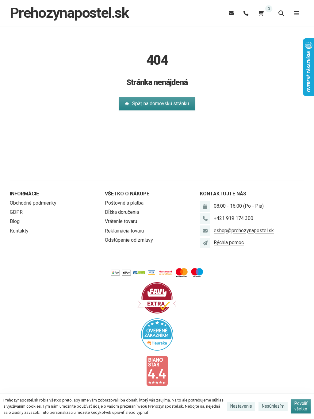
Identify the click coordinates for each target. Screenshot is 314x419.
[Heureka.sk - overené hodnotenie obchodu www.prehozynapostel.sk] (157, 334)
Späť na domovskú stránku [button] (160, 103)
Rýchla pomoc (229, 242)
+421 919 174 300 (233, 218)
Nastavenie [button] (241, 406)
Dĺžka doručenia (122, 212)
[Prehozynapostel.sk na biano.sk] (157, 370)
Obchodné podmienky (33, 203)
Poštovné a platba (124, 203)
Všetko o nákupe (127, 194)
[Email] (231, 13)
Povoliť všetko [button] (301, 406)
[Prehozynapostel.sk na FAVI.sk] (157, 297)
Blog (15, 221)
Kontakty (19, 231)
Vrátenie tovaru (121, 221)
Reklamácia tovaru (124, 231)
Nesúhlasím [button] (273, 406)
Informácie (24, 194)
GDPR (16, 212)
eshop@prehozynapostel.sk (244, 230)
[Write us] (205, 243)
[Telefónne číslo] (246, 13)
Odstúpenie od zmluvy (129, 240)
